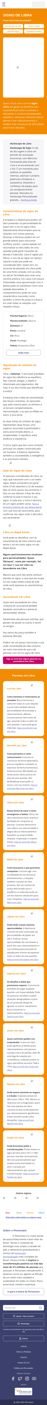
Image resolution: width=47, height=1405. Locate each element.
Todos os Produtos (23, 1352)
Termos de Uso (24, 1363)
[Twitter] (20, 1379)
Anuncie (23, 1357)
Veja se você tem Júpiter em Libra (22, 959)
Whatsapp (25, 1323)
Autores (23, 1346)
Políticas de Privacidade (23, 1368)
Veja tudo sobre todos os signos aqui (23, 1217)
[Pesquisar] (40, 1307)
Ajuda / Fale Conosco (25, 1316)
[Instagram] (27, 1379)
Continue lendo (29, 199)
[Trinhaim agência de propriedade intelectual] (23, 1395)
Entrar (25, 1338)
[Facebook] (13, 1379)
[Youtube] (34, 1379)
